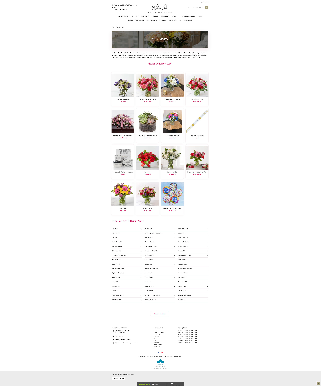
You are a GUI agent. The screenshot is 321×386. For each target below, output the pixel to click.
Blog (155, 340)
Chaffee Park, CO (117, 246)
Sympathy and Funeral (136, 20)
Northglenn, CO (149, 286)
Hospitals (156, 342)
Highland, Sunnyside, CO (185, 268)
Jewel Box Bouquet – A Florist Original (197, 172)
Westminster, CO (117, 299)
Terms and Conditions (160, 332)
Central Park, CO (183, 242)
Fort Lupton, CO (183, 260)
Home (113, 27)
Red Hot (147, 172)
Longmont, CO (182, 277)
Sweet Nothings (197, 99)
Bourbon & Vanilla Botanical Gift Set (123, 172)
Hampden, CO (182, 264)
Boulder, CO (182, 233)
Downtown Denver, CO (119, 255)
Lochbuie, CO (149, 277)
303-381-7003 (122, 9)
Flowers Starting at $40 (149, 16)
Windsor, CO (182, 299)
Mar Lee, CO (148, 282)
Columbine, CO (116, 251)
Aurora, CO (148, 228)
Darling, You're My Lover (147, 99)
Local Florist (157, 346)
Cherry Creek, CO (183, 246)
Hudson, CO (148, 273)
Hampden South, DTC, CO (153, 268)
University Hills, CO (117, 295)
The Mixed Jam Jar (172, 136)
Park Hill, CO (182, 286)
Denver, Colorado (119, 378)
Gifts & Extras (152, 20)
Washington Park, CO (184, 295)
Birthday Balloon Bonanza (172, 208)
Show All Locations (159, 314)
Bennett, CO (115, 233)
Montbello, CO (182, 282)
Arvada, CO (115, 228)
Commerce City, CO (151, 251)
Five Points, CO (116, 260)
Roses (200, 16)
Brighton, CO (116, 237)
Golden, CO (148, 264)
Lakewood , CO (182, 273)
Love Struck (147, 208)
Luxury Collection (188, 16)
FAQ (155, 338)
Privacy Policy (158, 334)
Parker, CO (115, 291)
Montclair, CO (116, 286)
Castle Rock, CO (117, 242)
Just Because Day (123, 16)
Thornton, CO (149, 291)
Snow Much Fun (172, 172)
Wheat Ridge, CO (150, 299)
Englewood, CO (149, 255)
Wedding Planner (185, 20)
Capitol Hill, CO (183, 237)
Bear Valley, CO (183, 228)
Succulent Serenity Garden (147, 136)
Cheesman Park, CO (151, 246)
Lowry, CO (115, 282)
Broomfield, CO (149, 237)
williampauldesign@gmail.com (123, 339)
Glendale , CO (116, 264)
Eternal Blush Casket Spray (122, 136)
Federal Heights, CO (184, 255)
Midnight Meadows (122, 99)
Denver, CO (181, 251)
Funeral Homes (158, 344)
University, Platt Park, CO (152, 295)
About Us (156, 330)
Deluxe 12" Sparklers (197, 136)
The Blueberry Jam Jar (172, 99)
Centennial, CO (149, 242)
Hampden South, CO (118, 268)
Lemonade (123, 208)
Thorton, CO (182, 291)
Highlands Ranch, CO (118, 273)
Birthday (135, 16)
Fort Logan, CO (149, 260)
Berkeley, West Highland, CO (154, 233)
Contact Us (157, 336)
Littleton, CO (116, 277)
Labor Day (175, 16)
